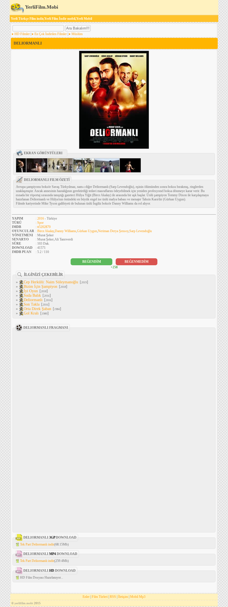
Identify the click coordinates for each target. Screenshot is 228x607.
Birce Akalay (45, 231)
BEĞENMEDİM (136, 262)
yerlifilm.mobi (23, 603)
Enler (86, 597)
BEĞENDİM (91, 262)
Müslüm (77, 34)
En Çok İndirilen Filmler (50, 34)
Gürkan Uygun (87, 231)
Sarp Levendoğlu (140, 231)
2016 (40, 218)
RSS (113, 597)
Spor (40, 223)
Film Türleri (100, 597)
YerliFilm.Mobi (41, 7)
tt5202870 (44, 227)
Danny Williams (65, 231)
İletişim (123, 597)
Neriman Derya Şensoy (113, 231)
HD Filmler (22, 34)
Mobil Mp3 (137, 597)
